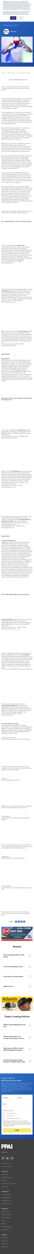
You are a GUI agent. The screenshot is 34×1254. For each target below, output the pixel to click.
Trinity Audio (18, 79)
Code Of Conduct (6, 1214)
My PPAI (3, 1224)
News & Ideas (5, 1174)
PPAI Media (10, 73)
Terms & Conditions (6, 1166)
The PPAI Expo (5, 1197)
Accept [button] (13, 18)
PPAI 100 (3, 1180)
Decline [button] (20, 18)
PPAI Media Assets (6, 1226)
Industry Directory (6, 1203)
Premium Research (6, 1177)
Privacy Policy (5, 1163)
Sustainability (5, 1229)
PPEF (2, 1220)
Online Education (6, 1217)
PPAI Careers (5, 1247)
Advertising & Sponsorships (9, 1183)
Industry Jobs (5, 1244)
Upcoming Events (6, 1194)
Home (3, 73)
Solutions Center (6, 1211)
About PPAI (4, 1237)
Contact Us (4, 1240)
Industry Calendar (6, 1200)
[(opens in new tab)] (17, 940)
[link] (17, 956)
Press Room (4, 1186)
